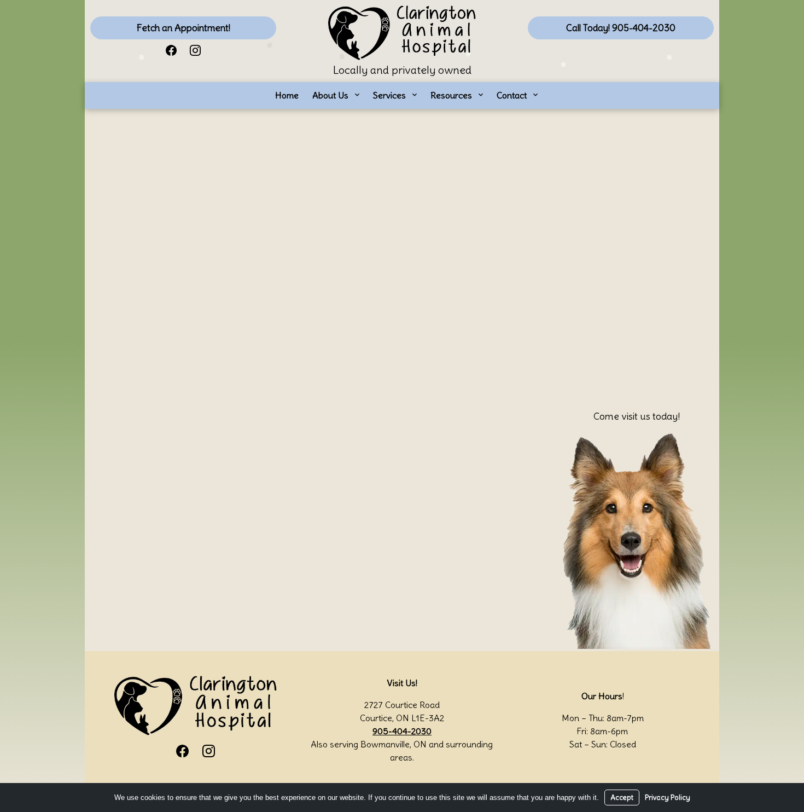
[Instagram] (195, 49)
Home (287, 95)
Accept (621, 797)
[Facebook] (171, 49)
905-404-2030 (402, 731)
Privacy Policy (667, 797)
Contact (512, 95)
